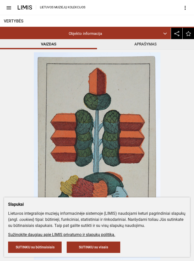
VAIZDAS (48, 44)
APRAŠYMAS (145, 44)
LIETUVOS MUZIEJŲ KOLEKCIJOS (62, 7)
